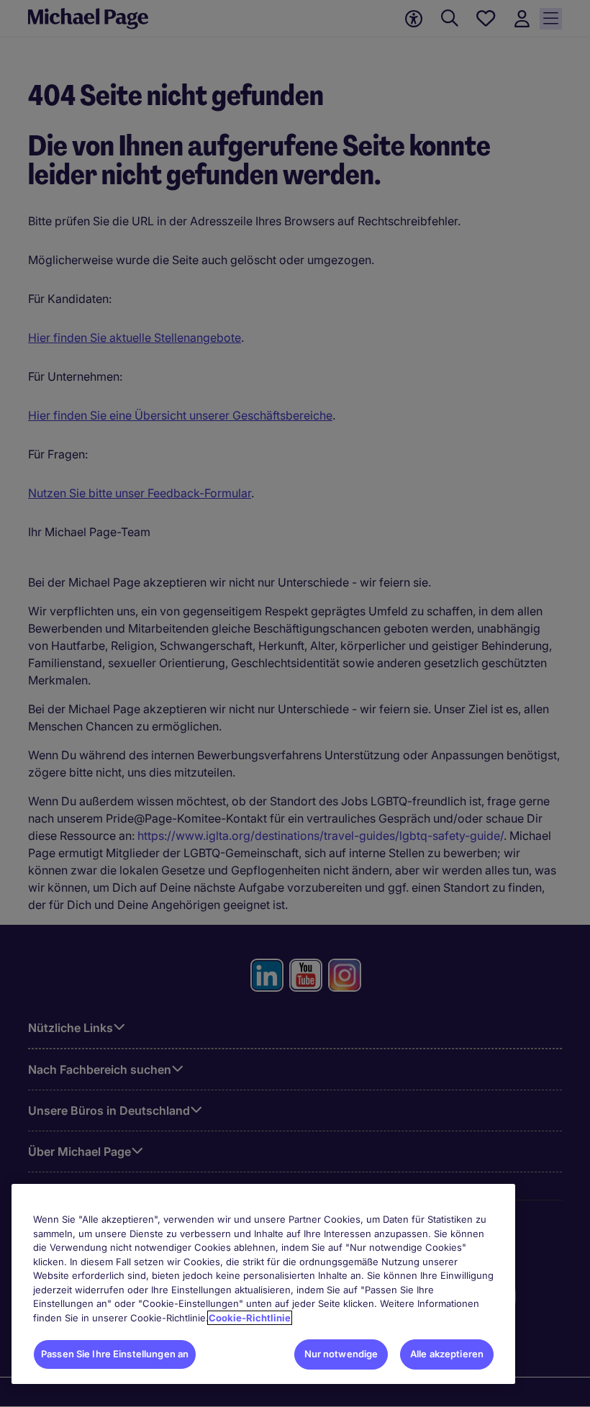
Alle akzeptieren (447, 1354)
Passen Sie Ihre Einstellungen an (115, 1354)
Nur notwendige (341, 1354)
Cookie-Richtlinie (250, 1318)
